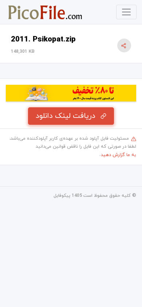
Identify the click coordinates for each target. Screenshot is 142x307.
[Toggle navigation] (126, 12)
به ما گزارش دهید (118, 155)
